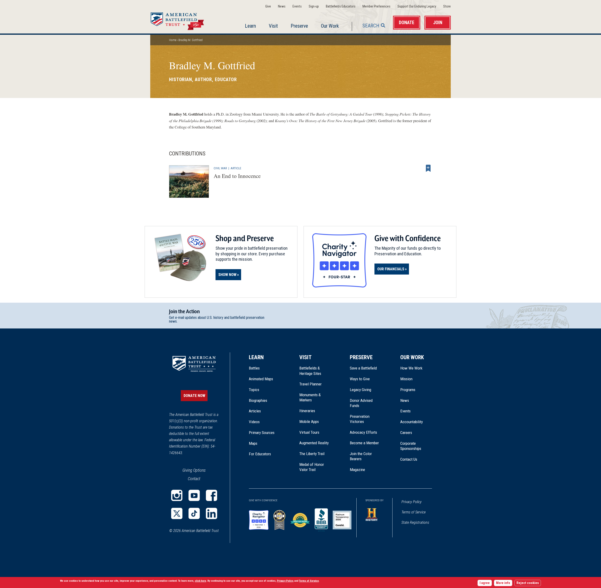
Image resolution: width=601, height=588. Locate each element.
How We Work (411, 368)
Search (370, 26)
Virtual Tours (309, 432)
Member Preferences (376, 6)
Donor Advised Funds (361, 403)
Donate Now (194, 395)
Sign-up (314, 6)
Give (268, 6)
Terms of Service (413, 512)
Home (183, 19)
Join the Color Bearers (361, 456)
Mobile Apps (309, 421)
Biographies (258, 400)
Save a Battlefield (363, 368)
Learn (250, 26)
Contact (194, 478)
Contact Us (408, 459)
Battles (254, 368)
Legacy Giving (365, 389)
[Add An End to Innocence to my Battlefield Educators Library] (428, 168)
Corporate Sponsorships (410, 446)
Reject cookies (527, 583)
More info (503, 583)
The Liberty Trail (315, 453)
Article (236, 168)
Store (447, 6)
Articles (255, 411)
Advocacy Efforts (363, 432)
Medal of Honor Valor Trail (314, 467)
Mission (406, 379)
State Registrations (415, 522)
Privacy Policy (411, 502)
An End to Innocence (237, 176)
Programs (407, 389)
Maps (253, 443)
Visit (273, 26)
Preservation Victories (360, 419)
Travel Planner (310, 384)
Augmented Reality (314, 443)
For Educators (260, 454)
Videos (254, 421)
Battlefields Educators (340, 6)
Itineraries (307, 410)
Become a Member (364, 443)
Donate (406, 22)
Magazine (357, 469)
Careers (406, 432)
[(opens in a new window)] (176, 495)
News (281, 6)
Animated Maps (261, 379)
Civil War (220, 168)
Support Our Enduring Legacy (416, 6)
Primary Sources (261, 432)
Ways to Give (360, 379)
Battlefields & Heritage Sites (310, 371)
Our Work (330, 26)
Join (437, 22)
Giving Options (194, 470)
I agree (485, 583)
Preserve (299, 26)
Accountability (411, 421)
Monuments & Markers (310, 397)
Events (297, 6)
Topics (254, 389)
